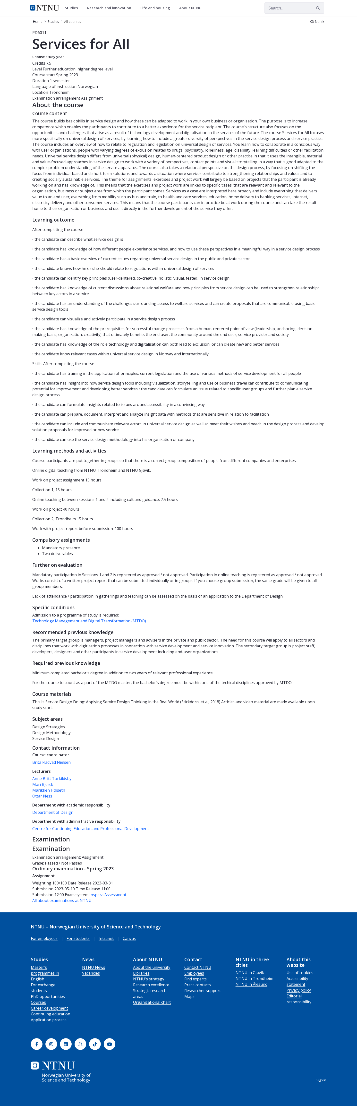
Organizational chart (152, 1002)
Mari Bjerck (42, 784)
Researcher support (202, 990)
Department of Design (52, 812)
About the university (151, 967)
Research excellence (151, 984)
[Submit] (318, 8)
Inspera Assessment (107, 894)
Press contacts (197, 984)
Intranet (106, 938)
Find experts (195, 979)
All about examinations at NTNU (62, 900)
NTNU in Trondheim (254, 978)
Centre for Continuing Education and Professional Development (90, 828)
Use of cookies (300, 972)
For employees (44, 938)
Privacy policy (299, 990)
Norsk (319, 21)
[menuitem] (73, 8)
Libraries (141, 973)
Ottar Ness (42, 796)
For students (78, 938)
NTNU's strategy (148, 979)
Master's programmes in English (45, 973)
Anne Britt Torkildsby (51, 778)
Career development (49, 1008)
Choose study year (48, 56)
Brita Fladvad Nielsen (51, 762)
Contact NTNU (197, 967)
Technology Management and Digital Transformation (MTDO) (89, 621)
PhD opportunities (48, 996)
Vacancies (91, 973)
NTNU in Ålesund (251, 984)
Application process (49, 1019)
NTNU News (93, 967)
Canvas (129, 938)
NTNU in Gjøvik (250, 972)
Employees (194, 973)
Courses (38, 1002)
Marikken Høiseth (48, 790)
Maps (189, 996)
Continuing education (50, 1014)
